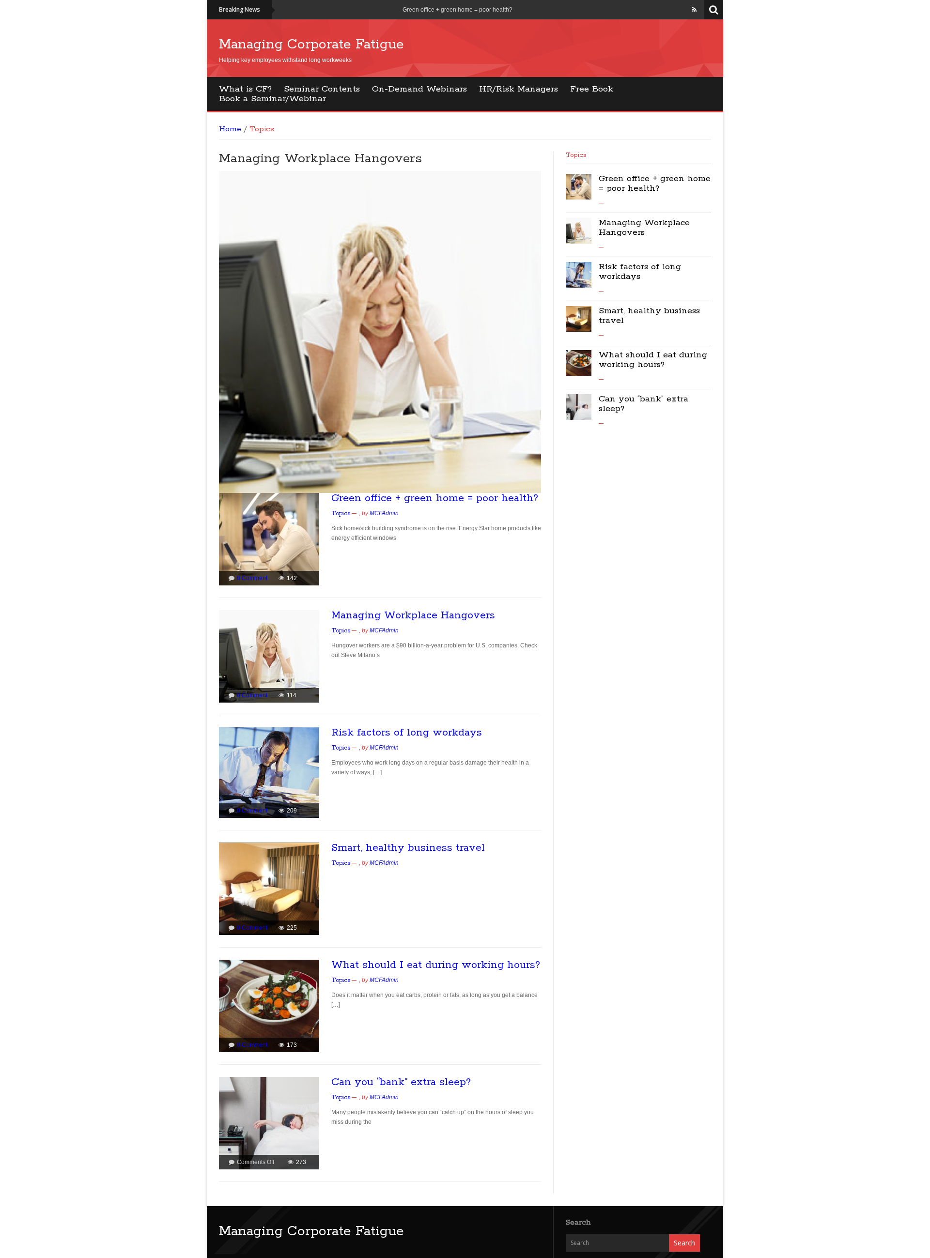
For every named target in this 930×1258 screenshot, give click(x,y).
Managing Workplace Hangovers (320, 158)
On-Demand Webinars (419, 89)
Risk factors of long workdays (406, 732)
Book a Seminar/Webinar (272, 99)
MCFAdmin (384, 513)
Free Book (591, 89)
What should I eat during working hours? (435, 965)
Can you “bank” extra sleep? (401, 1082)
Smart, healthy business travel (408, 848)
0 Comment (252, 578)
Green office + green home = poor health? (457, 9)
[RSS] (694, 9)
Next (546, 334)
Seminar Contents (322, 89)
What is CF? (245, 89)
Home (230, 129)
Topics (340, 513)
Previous (213, 334)
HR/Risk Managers (518, 89)
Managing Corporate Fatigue (311, 44)
